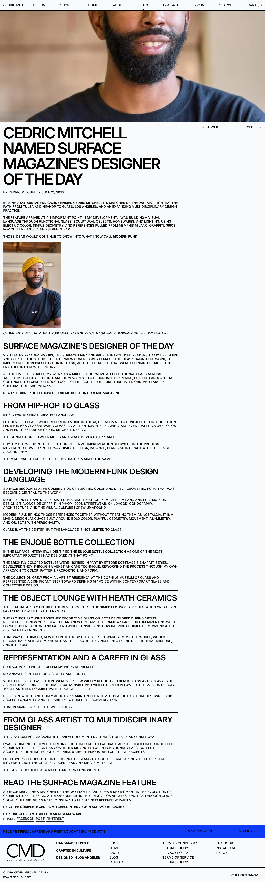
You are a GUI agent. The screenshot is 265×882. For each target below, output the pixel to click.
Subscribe (248, 831)
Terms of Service (178, 857)
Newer (212, 127)
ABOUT (115, 853)
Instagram (225, 848)
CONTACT (117, 862)
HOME (114, 848)
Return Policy (175, 848)
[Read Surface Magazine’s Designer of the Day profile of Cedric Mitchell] (90, 285)
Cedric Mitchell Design (24, 5)
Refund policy (175, 862)
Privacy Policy (175, 853)
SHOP (113, 843)
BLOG (113, 857)
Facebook (224, 843)
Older (252, 127)
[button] (226, 5)
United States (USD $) (245, 874)
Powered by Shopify (17, 877)
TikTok (222, 853)
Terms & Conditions (180, 843)
